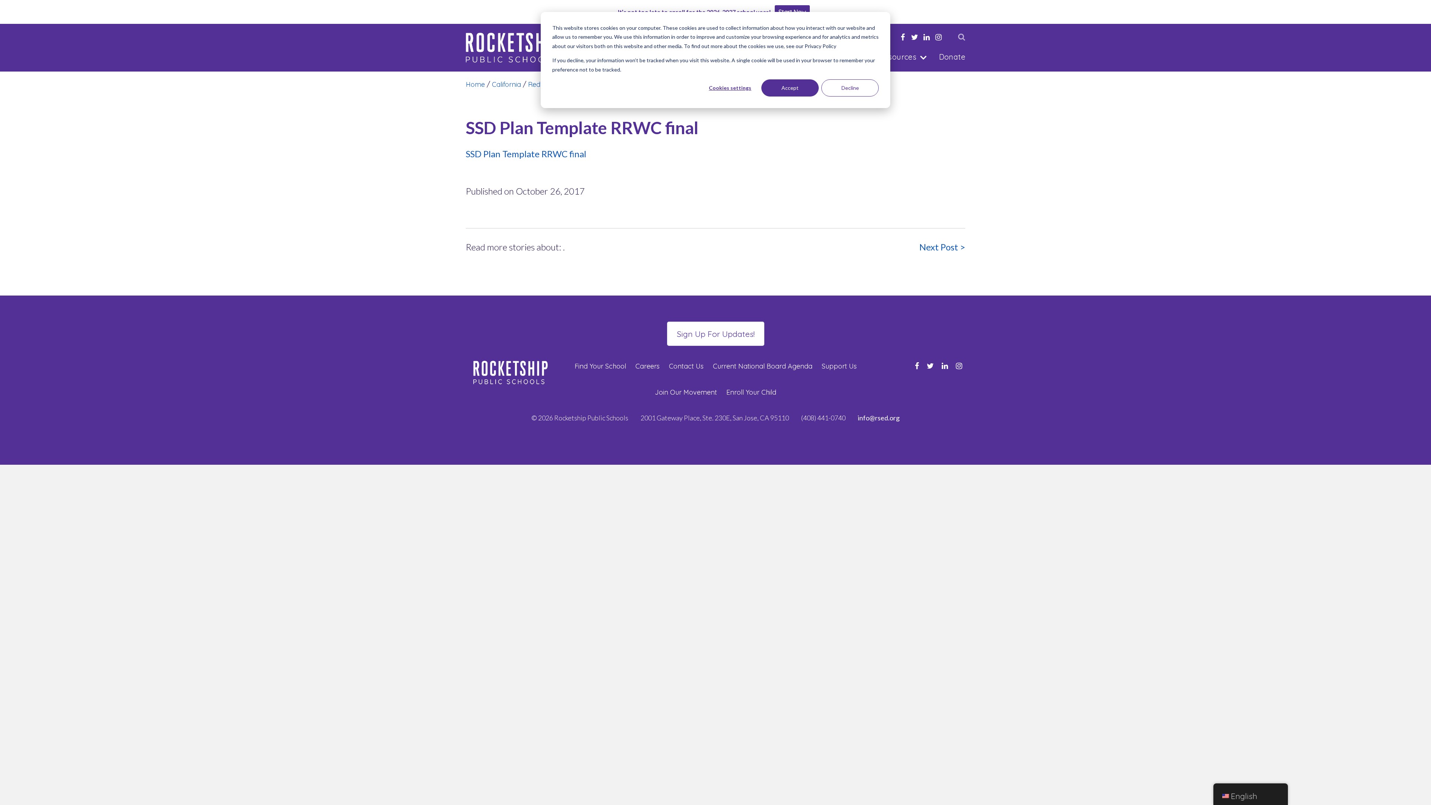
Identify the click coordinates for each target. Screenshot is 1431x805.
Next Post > (942, 247)
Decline (850, 88)
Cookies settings (730, 88)
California (506, 84)
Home (475, 84)
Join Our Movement (686, 392)
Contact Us (686, 366)
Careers (647, 366)
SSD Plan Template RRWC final (526, 153)
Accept (790, 88)
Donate (952, 56)
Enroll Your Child (751, 392)
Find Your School (600, 366)
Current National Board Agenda (762, 366)
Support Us (839, 366)
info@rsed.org (879, 418)
